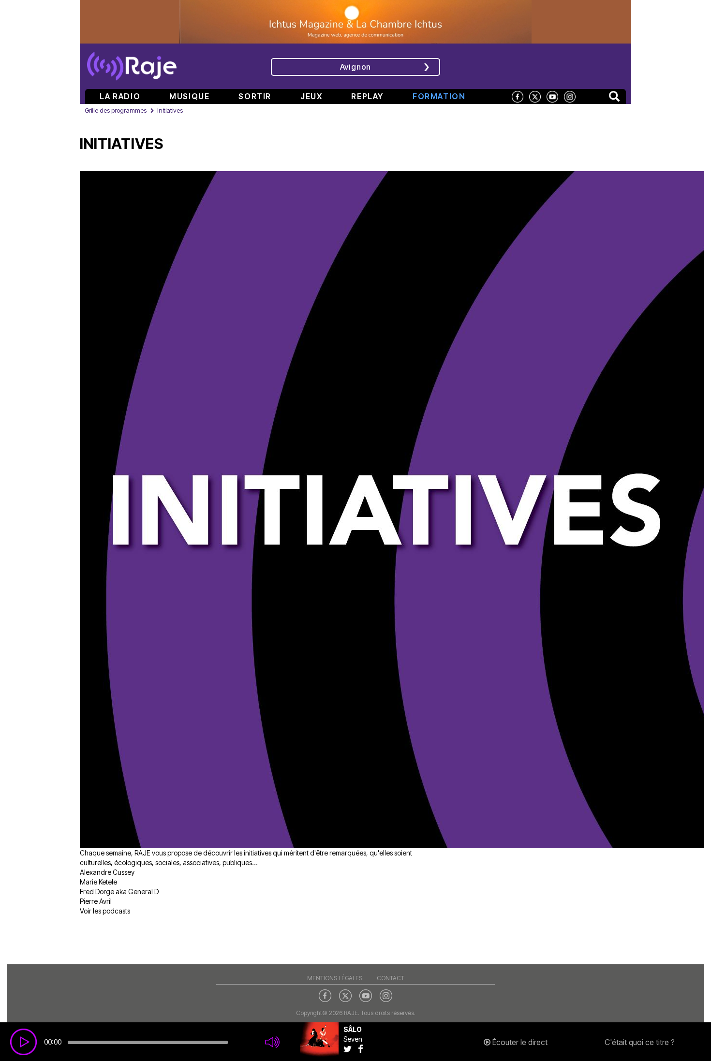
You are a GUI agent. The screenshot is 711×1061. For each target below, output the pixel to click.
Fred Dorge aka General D (119, 891)
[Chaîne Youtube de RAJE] (552, 96)
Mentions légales (334, 978)
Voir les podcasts (105, 911)
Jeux (311, 96)
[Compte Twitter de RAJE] (535, 96)
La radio (120, 96)
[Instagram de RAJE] (569, 96)
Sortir (254, 96)
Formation (439, 96)
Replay (367, 96)
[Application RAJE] (561, 65)
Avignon (355, 67)
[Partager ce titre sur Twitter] (350, 1049)
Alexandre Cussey (107, 872)
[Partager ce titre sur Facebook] (363, 1049)
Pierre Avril (96, 901)
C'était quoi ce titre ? (640, 1042)
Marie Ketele (98, 882)
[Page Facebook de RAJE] (517, 96)
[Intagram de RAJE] (386, 995)
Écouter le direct (519, 1042)
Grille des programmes (116, 110)
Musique (189, 96)
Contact (390, 978)
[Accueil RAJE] (132, 63)
